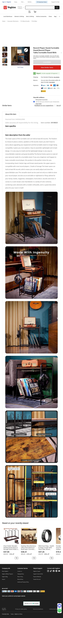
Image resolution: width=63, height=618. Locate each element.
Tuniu (12, 614)
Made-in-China (18, 614)
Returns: (35, 80)
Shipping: (35, 77)
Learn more (38, 103)
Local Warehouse (7, 16)
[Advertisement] (31, 34)
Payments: (36, 85)
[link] (3, 21)
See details (56, 77)
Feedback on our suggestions (43, 105)
